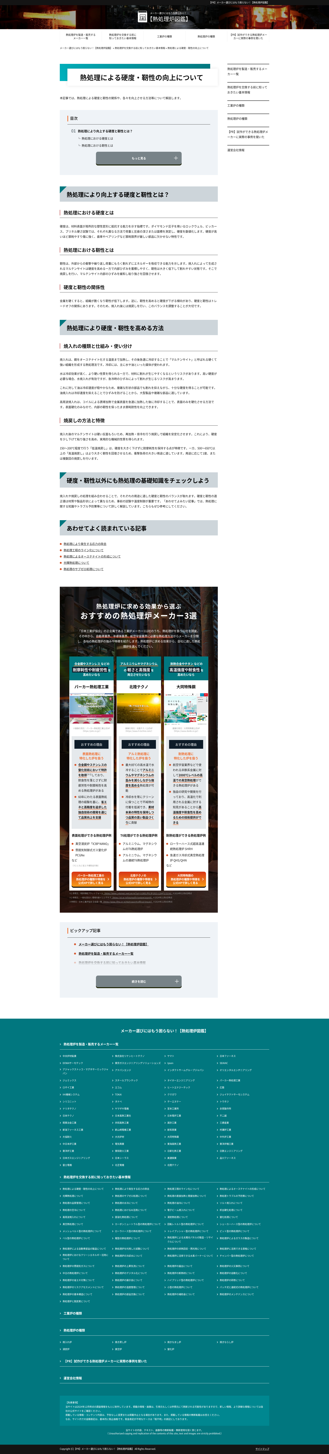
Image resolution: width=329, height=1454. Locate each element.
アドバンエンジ (123, 1070)
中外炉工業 (225, 1136)
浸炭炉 (66, 1349)
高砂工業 (171, 1122)
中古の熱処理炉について (75, 1273)
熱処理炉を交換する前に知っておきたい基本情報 (122, 36)
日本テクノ (68, 1115)
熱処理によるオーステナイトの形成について (92, 556)
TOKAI (118, 1094)
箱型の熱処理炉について (127, 1238)
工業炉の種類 (164, 36)
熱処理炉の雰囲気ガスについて (79, 1266)
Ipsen (170, 1063)
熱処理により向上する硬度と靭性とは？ (105, 131)
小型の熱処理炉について (179, 1287)
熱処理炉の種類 (206, 36)
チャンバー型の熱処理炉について (237, 1255)
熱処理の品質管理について (76, 1202)
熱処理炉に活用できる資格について (238, 1248)
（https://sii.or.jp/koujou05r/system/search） (132, 897)
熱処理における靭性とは (97, 145)
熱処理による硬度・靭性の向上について (83, 1188)
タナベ (118, 1101)
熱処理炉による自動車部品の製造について (84, 1248)
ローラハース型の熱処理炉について (133, 1231)
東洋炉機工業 (226, 1143)
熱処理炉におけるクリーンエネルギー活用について (85, 1257)
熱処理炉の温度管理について (130, 1287)
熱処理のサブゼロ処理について (84, 569)
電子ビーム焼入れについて (181, 1210)
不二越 (223, 1115)
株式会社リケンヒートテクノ (130, 1056)
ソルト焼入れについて (231, 1202)
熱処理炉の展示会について (128, 1280)
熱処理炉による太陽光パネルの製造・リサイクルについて (190, 1239)
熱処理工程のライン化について (84, 550)
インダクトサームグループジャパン (185, 1070)
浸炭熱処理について (177, 1217)
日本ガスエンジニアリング (76, 1158)
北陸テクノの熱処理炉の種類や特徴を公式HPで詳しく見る (138, 879)
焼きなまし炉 (174, 1342)
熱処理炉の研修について (232, 1280)
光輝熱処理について (76, 563)
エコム (118, 1087)
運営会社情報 (235, 150)
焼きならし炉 (226, 1342)
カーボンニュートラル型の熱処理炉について (138, 1224)
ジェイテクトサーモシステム (234, 1094)
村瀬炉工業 (225, 1129)
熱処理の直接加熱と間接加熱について (186, 1195)
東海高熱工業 (174, 1143)
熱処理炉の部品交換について (130, 1294)
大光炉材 (119, 1136)
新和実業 (171, 1129)
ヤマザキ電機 (122, 1108)
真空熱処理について (73, 1224)
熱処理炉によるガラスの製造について (239, 1238)
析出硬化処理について (231, 1210)
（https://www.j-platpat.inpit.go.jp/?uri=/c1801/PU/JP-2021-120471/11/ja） (137, 893)
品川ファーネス (228, 1158)
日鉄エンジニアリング (231, 1150)
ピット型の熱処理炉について (234, 1231)
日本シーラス (122, 1158)
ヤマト (170, 1056)
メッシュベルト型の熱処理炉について (82, 1231)
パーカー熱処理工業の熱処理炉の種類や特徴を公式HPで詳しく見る (90, 879)
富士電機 (67, 1165)
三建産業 (224, 1122)
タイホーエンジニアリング (181, 1080)
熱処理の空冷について (74, 1210)
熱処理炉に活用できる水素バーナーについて (190, 1255)
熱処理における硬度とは (97, 138)
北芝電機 (119, 1165)
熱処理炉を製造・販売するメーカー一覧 (81, 36)
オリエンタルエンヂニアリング (236, 1070)
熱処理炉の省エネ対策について (79, 1280)
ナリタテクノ (69, 1108)
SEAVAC (224, 1063)
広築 (222, 1087)
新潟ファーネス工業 (73, 1129)
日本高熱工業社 (123, 1115)
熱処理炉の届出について (179, 1266)
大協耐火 (67, 1136)
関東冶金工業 (69, 1122)
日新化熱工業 (174, 1150)
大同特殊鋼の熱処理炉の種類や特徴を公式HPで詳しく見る (185, 879)
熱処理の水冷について (126, 1202)
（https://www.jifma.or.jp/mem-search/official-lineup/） (127, 901)
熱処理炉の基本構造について (77, 1294)
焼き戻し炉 (120, 1342)
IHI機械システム (71, 1094)
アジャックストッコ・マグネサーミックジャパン (85, 1071)
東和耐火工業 (122, 1150)
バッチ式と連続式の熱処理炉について (239, 1287)
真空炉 (118, 1349)
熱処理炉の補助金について (181, 1294)
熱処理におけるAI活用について (131, 1210)
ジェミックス (69, 1080)
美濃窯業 (171, 1158)
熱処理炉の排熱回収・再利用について (186, 1248)
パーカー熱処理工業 (230, 1080)
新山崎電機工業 (123, 1129)
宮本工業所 (173, 1108)
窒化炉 (170, 1349)
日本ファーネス (228, 1056)
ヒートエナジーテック (178, 1087)
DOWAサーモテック (73, 1063)
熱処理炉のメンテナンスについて (237, 1294)
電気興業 (119, 1143)
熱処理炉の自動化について (233, 1273)
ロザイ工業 (68, 1087)
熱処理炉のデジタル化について (131, 1273)
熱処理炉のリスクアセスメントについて (83, 1287)
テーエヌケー (174, 1101)
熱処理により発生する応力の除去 (85, 544)
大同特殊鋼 (173, 1136)
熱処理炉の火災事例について (234, 1266)
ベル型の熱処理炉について (76, 1238)
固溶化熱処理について (126, 1217)
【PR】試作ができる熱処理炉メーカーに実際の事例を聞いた (248, 36)
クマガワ (171, 1094)
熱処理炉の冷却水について (128, 1255)
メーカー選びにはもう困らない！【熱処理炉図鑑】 (243, 2)
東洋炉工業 (68, 1150)
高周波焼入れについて (74, 1217)
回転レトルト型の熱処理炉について (185, 1224)
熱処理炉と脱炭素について (76, 1301)
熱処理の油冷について (178, 1202)
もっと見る (139, 158)
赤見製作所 (225, 1108)
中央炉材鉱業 (69, 1056)
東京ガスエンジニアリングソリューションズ (138, 1063)
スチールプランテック (126, 1080)
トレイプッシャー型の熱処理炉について (187, 1231)
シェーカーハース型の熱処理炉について (240, 1224)
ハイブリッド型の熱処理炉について (185, 1280)
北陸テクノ (173, 1165)
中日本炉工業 (69, 1143)
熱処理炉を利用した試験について (132, 1248)
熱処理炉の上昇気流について (130, 1266)
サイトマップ (262, 1448)
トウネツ (224, 1101)
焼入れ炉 (67, 1342)
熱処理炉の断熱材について (181, 1273)
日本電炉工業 (174, 1115)
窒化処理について (229, 1217)
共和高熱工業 (122, 1122)
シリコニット (69, 1101)
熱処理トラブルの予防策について (237, 1195)
